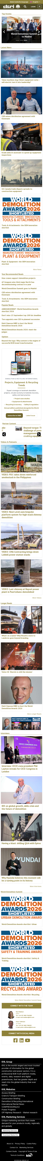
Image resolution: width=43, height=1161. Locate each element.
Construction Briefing (11, 1098)
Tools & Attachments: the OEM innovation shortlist (19, 226)
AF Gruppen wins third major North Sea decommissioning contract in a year (18, 283)
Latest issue (30, 415)
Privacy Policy (20, 1144)
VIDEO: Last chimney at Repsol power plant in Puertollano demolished (20, 590)
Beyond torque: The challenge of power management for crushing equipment (24, 432)
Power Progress (9, 1110)
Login (33, 7)
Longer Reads (6, 603)
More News (37, 269)
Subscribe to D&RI (14, 415)
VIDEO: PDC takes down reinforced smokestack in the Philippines (19, 476)
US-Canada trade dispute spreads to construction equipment (17, 190)
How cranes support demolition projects (19, 278)
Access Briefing (8, 1093)
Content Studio (11, 1151)
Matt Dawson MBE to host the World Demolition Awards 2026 (17, 324)
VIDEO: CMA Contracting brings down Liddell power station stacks (20, 553)
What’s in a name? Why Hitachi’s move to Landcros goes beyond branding (18, 636)
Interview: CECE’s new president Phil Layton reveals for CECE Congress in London (19, 769)
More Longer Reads (34, 714)
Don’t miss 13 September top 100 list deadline (21, 315)
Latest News (6, 47)
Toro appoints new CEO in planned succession (21, 319)
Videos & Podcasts (9, 442)
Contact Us (14, 1147)
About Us (10, 1144)
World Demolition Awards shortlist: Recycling (20, 994)
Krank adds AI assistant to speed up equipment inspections (21, 153)
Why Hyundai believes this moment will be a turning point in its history (21, 879)
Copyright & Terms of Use (27, 1151)
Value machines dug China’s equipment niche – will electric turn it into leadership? (21, 81)
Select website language (19, 2)
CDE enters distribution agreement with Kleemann (18, 117)
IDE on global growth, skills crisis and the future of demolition (20, 807)
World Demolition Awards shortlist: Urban (19, 924)
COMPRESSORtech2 (11, 1107)
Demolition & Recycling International (17, 1101)
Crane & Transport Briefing (13, 1096)
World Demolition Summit (11, 892)
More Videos (36, 598)
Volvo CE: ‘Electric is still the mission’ (17, 672)
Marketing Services (10, 1130)
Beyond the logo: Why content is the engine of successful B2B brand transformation (21, 341)
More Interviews (35, 886)
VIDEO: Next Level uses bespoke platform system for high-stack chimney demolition (21, 514)
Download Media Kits (10, 1135)
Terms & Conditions (17, 1155)
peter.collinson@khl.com (28, 1027)
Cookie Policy (31, 1144)
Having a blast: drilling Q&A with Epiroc (21, 843)
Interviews (5, 733)
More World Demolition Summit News (28, 1000)
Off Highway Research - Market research (19, 1112)
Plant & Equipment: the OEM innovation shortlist (18, 262)
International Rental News (13, 1104)
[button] (39, 32)
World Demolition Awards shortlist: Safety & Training (20, 959)
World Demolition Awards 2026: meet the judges (19, 330)
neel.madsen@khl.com (27, 1017)
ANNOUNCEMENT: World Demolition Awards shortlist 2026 (20, 310)
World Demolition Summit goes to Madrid (21, 35)
